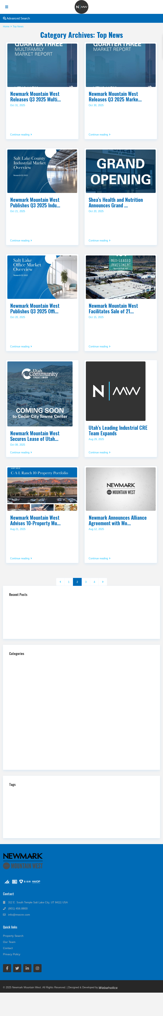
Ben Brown (41, 793)
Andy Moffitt (20, 792)
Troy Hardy (52, 825)
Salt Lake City (77, 819)
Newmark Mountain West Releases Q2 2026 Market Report (48, 621)
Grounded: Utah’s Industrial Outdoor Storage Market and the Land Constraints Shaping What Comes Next (74, 608)
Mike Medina (98, 808)
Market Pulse (22, 693)
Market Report (56, 808)
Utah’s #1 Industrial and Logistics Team (36, 602)
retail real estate (45, 819)
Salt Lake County (106, 819)
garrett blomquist (21, 803)
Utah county (128, 825)
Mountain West (124, 808)
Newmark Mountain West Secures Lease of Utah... (34, 435)
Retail (18, 739)
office (25, 814)
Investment (109, 803)
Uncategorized (23, 759)
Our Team (9, 942)
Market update (79, 808)
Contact (8, 948)
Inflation (94, 803)
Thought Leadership (26, 746)
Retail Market (19, 819)
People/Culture (23, 720)
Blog (17, 667)
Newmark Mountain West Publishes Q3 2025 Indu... (35, 202)
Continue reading (19, 134)
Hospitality (21, 680)
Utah (68, 824)
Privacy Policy (11, 954)
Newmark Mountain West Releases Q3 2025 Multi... (35, 96)
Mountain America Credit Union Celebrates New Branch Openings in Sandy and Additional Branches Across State (79, 615)
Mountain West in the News (31, 706)
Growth (41, 803)
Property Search (13, 935)
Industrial (20, 687)
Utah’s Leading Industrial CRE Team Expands (118, 430)
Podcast (19, 726)
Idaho (68, 803)
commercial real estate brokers (32, 798)
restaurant (124, 814)
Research (108, 814)
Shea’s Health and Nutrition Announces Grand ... (116, 202)
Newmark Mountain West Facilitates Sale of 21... (113, 308)
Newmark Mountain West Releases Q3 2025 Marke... (115, 96)
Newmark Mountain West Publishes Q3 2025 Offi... (34, 308)
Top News (20, 752)
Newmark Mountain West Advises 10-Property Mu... (35, 520)
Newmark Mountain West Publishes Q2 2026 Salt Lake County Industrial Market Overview (65, 628)
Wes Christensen (33, 829)
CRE (114, 798)
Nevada (14, 814)
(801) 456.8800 (18, 908)
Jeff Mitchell (127, 803)
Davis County (142, 799)
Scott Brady (131, 819)
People (46, 814)
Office (18, 713)
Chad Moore (62, 792)
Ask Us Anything (24, 661)
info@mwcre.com (19, 914)
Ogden (34, 814)
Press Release (23, 733)
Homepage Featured (26, 674)
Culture (127, 798)
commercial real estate (107, 792)
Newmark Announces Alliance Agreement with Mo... (118, 520)
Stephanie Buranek (31, 825)
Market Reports (24, 700)
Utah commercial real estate (96, 825)
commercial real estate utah (81, 798)
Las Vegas (34, 808)
